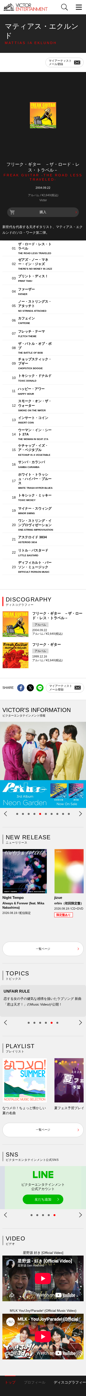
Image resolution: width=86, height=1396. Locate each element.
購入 (43, 212)
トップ (10, 1382)
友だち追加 (43, 1199)
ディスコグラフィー (70, 1382)
